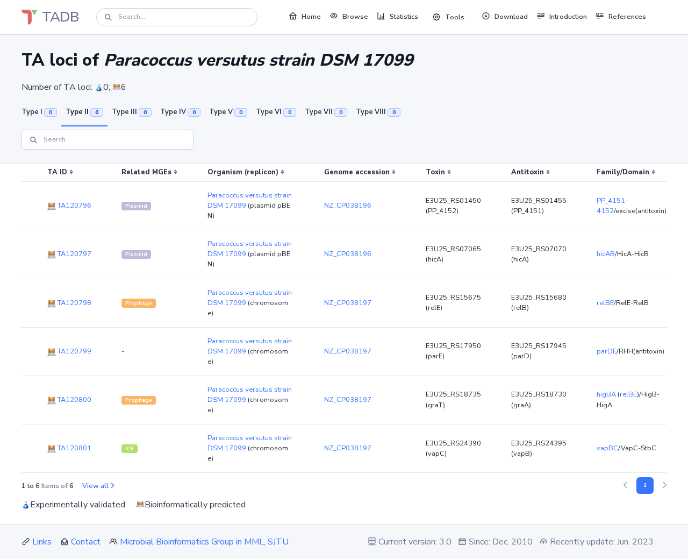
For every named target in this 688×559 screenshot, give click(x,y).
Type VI (273, 112)
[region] (344, 318)
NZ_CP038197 (347, 303)
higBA (606, 394)
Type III (129, 112)
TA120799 (73, 351)
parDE (607, 351)
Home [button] (311, 17)
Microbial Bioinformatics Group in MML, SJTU (204, 542)
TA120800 (73, 400)
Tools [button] (454, 17)
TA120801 (73, 448)
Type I (37, 112)
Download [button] (511, 17)
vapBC (607, 448)
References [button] (627, 17)
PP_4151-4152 (612, 206)
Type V (225, 112)
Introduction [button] (568, 17)
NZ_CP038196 (347, 205)
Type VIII (376, 112)
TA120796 (73, 205)
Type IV (178, 112)
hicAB (606, 254)
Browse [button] (355, 17)
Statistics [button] (404, 17)
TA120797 (73, 254)
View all (95, 486)
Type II (82, 112)
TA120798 (73, 303)
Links (42, 542)
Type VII (323, 112)
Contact (86, 542)
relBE (605, 303)
